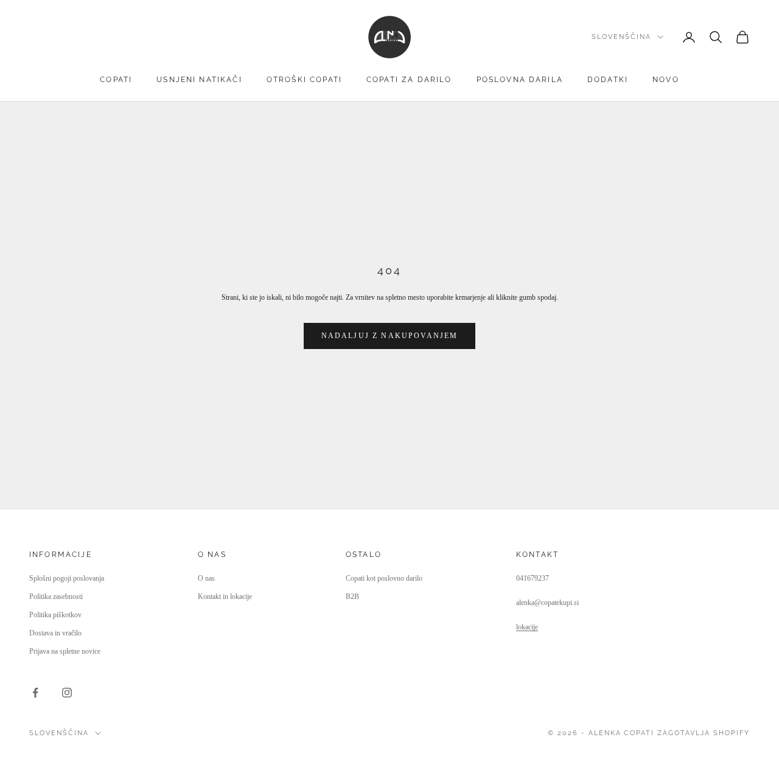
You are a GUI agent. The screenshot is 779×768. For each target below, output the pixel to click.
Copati (116, 79)
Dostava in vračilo (55, 633)
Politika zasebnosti (56, 596)
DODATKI (607, 79)
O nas (206, 578)
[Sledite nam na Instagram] (67, 693)
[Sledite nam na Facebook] (35, 693)
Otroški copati (304, 79)
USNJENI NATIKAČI (199, 79)
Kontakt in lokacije (225, 596)
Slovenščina (621, 37)
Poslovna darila (520, 79)
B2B (352, 596)
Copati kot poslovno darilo (384, 578)
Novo (665, 79)
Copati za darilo (409, 79)
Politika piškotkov (55, 615)
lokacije (527, 627)
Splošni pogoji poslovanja (66, 578)
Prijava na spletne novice (64, 651)
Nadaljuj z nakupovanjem (389, 335)
